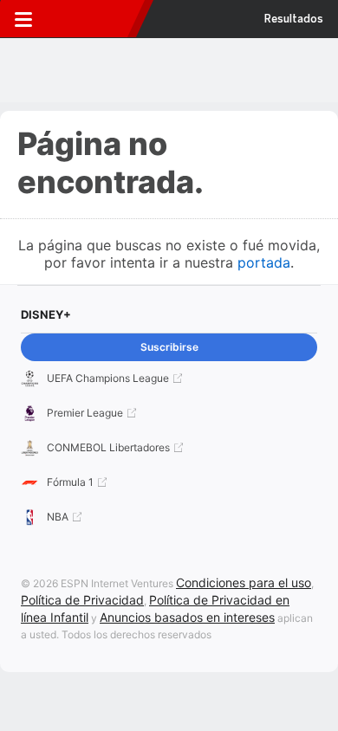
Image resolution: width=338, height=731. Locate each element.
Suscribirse (169, 346)
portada (263, 262)
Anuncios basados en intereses (187, 617)
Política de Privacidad (82, 599)
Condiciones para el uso (243, 582)
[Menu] (23, 19)
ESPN (92, 19)
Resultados (293, 19)
